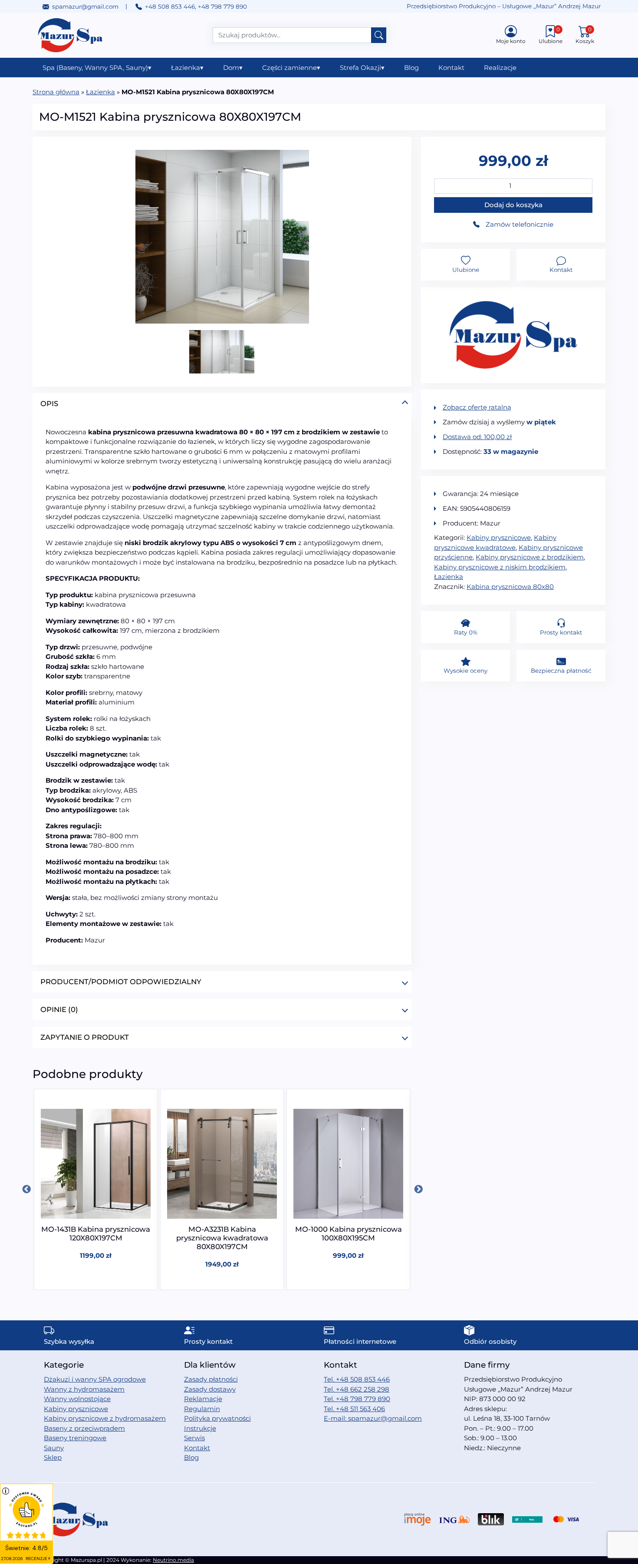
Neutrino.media (173, 1560)
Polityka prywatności (217, 1418)
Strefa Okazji (362, 67)
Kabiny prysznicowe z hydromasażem (105, 1418)
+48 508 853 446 (170, 6)
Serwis (194, 1438)
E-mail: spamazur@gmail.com (373, 1418)
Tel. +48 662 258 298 (356, 1389)
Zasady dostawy (210, 1389)
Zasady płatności (211, 1379)
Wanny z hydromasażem (84, 1389)
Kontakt (451, 67)
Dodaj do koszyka (513, 205)
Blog (411, 67)
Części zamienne (291, 67)
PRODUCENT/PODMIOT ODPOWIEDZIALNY (120, 981)
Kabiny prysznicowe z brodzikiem (530, 557)
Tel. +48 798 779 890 (357, 1399)
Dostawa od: (477, 437)
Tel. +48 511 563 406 (354, 1409)
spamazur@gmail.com (85, 6)
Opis (49, 403)
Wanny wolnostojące (77, 1399)
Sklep (53, 1457)
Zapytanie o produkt (84, 1037)
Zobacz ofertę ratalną (477, 407)
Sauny (54, 1448)
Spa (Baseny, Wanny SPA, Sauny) (97, 67)
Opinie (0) (59, 1009)
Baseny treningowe (75, 1438)
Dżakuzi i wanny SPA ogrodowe (95, 1379)
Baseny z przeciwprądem (84, 1428)
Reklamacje (203, 1399)
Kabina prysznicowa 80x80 (510, 586)
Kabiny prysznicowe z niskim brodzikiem (500, 567)
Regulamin (202, 1409)
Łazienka (187, 67)
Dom (233, 67)
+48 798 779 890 (222, 6)
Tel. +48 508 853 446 (357, 1379)
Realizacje (500, 67)
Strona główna (56, 92)
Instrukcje (200, 1428)
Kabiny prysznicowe (499, 537)
